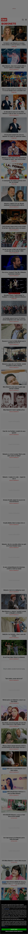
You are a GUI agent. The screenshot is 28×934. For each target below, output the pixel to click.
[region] (14, 917)
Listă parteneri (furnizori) (4, 926)
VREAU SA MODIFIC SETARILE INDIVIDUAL (14, 931)
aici (9, 914)
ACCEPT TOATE (14, 929)
